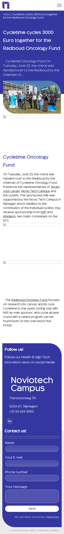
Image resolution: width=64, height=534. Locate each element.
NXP (43, 212)
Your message (16, 487)
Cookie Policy (43, 531)
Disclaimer (54, 531)
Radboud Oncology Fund (29, 300)
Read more (53, 517)
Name (9, 443)
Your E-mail (13, 457)
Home (6, 14)
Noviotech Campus (20, 531)
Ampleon (9, 216)
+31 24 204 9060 (21, 411)
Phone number (16, 472)
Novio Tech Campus (35, 191)
